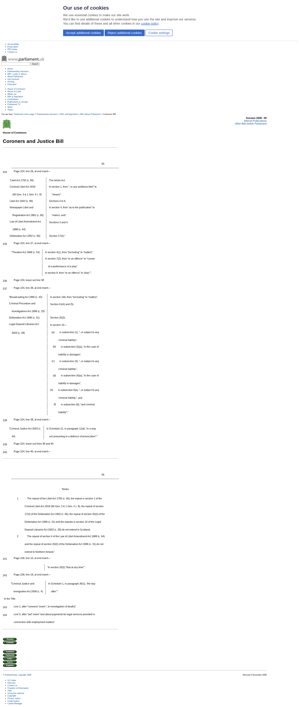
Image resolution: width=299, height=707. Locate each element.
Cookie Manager (14, 703)
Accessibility (13, 44)
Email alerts (12, 47)
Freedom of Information (17, 688)
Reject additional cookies (125, 33)
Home (10, 69)
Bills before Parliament (90, 114)
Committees (12, 99)
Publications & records (17, 102)
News (9, 107)
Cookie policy (13, 701)
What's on (11, 94)
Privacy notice (13, 698)
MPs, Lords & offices (17, 74)
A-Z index (11, 680)
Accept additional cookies (83, 33)
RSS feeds (12, 49)
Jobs (9, 690)
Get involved (13, 79)
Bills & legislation (15, 96)
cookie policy (150, 23)
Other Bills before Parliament (251, 123)
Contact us (12, 52)
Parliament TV (13, 104)
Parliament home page (24, 114)
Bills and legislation (69, 114)
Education (12, 84)
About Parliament (15, 76)
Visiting (10, 81)
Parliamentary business (18, 71)
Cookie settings (159, 33)
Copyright (11, 696)
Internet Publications (255, 121)
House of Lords (14, 91)
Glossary (11, 683)
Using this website (15, 693)
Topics (10, 109)
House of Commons (16, 89)
